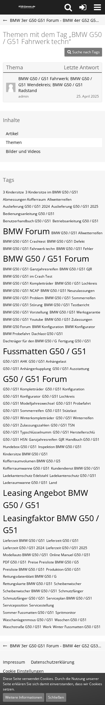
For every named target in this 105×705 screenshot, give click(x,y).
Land (53, 482)
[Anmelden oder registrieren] (83, 7)
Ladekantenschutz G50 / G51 (73, 475)
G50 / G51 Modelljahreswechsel (29, 403)
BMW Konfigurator (80, 326)
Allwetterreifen (59, 199)
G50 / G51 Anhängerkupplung (27, 368)
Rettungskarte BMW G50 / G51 (27, 583)
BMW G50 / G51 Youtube (23, 319)
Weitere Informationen (23, 697)
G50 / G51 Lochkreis (58, 396)
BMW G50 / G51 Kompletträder (28, 283)
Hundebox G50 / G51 (20, 446)
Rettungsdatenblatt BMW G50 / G (30, 576)
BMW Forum (26, 231)
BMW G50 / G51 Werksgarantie (75, 312)
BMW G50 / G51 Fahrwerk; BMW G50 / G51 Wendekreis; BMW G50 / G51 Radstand (55, 84)
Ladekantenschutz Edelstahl (25, 475)
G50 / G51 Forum (35, 378)
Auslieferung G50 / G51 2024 (26, 206)
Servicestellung (41, 605)
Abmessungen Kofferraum (24, 199)
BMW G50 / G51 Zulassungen (68, 319)
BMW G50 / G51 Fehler (74, 248)
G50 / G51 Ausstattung (70, 368)
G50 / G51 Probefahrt (73, 403)
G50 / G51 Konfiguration (64, 389)
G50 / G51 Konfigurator (22, 396)
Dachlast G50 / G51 (47, 333)
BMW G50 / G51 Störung (23, 304)
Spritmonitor (65, 612)
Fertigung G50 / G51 (74, 341)
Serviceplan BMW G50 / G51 (69, 598)
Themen (14, 142)
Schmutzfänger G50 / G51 (24, 598)
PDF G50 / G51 (15, 562)
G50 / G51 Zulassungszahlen (26, 425)
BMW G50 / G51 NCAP (21, 290)
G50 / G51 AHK (15, 361)
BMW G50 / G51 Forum (46, 258)
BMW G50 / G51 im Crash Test (27, 276)
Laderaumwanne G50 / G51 (25, 482)
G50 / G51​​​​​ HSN (15, 439)
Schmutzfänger (71, 590)
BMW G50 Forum (17, 326)
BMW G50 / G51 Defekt (66, 241)
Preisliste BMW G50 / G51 (24, 569)
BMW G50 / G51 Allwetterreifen (76, 232)
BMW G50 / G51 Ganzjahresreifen (30, 269)
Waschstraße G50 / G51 (22, 626)
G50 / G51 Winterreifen (74, 417)
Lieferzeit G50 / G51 (62, 540)
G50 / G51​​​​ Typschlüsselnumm (27, 432)
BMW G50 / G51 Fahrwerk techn (29, 248)
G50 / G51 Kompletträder (23, 389)
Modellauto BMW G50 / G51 (25, 554)
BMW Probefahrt (16, 333)
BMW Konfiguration (48, 326)
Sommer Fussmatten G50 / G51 (28, 612)
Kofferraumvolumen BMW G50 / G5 (31, 461)
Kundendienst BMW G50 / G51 (75, 468)
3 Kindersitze (13, 192)
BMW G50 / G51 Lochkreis (76, 283)
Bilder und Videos (23, 151)
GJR (61, 439)
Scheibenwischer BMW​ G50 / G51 (30, 590)
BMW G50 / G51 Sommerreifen (70, 297)
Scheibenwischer (67, 583)
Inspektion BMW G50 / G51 (60, 446)
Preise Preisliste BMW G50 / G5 (53, 562)
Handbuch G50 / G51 (82, 439)
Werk (47, 626)
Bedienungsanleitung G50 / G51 (29, 213)
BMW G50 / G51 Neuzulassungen (67, 290)
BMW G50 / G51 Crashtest (24, 241)
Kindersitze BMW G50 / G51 (25, 454)
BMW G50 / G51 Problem (23, 297)
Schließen (56, 697)
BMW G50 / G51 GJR (76, 269)
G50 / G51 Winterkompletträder (28, 417)
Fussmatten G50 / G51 (45, 351)
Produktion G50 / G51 (63, 569)
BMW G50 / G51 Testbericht (66, 304)
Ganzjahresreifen (43, 439)
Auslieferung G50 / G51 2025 (74, 206)
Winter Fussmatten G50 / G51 (77, 626)
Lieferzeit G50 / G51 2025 (66, 547)
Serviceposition (15, 605)
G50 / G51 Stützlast (60, 410)
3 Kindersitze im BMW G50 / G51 (51, 192)
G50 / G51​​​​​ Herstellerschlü (74, 432)
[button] (68, 7)
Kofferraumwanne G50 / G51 (26, 468)
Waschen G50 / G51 (71, 619)
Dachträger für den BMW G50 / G (30, 341)
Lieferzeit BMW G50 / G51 (24, 540)
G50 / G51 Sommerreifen (23, 410)
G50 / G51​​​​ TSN (63, 425)
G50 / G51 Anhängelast (47, 361)
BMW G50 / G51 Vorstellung (25, 312)
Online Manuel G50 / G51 (70, 554)
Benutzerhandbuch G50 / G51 (27, 220)
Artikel (12, 133)
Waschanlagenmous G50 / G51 (28, 619)
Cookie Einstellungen (23, 671)
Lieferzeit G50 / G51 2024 (23, 547)
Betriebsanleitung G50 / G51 (75, 220)
